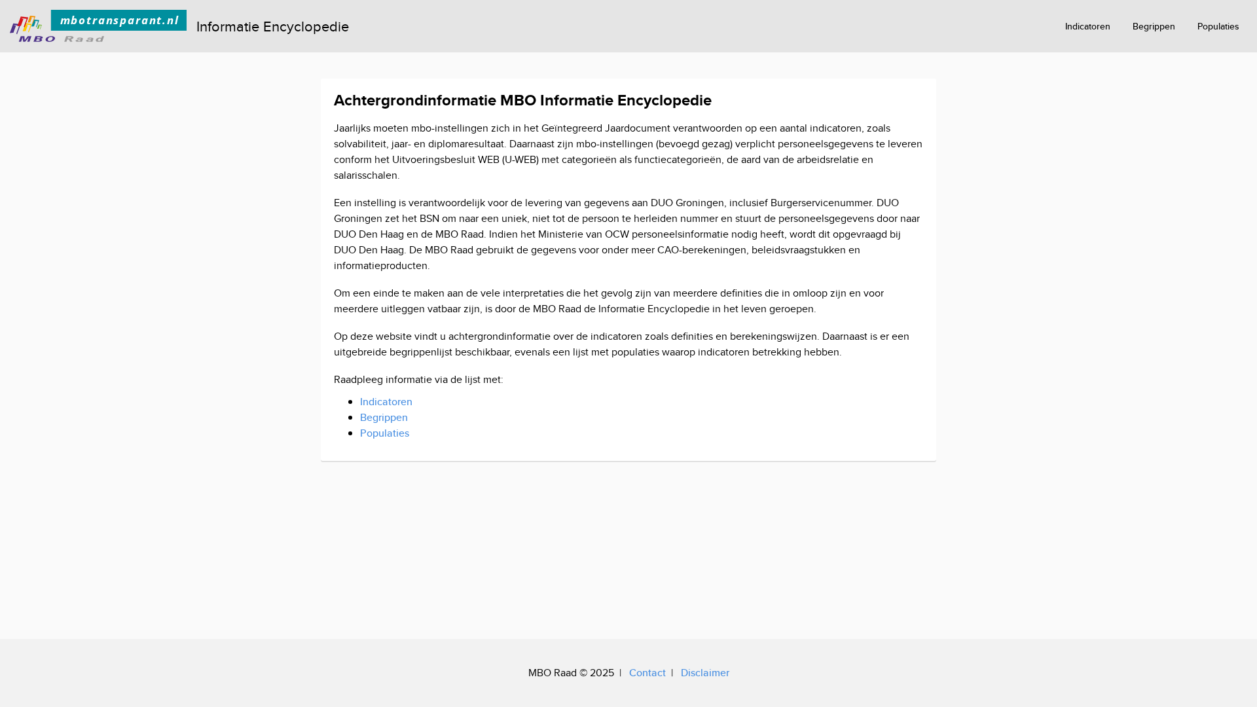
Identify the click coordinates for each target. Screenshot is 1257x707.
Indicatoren (1087, 26)
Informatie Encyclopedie (272, 26)
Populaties (1218, 26)
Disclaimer (705, 672)
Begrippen (1154, 26)
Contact (647, 672)
